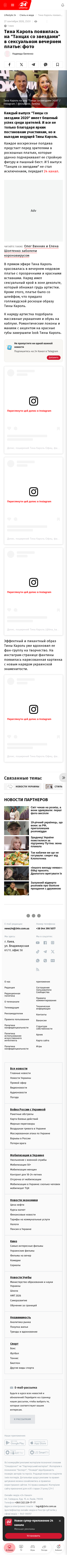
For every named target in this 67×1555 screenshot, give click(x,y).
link (37, 943)
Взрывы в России (20, 1138)
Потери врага (18, 1143)
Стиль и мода (27, 15)
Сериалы (15, 1265)
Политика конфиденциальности (16, 1026)
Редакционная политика (12, 994)
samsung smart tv (39, 1452)
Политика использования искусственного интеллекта (13, 1037)
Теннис (14, 1358)
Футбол (14, 1353)
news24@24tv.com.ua (16, 928)
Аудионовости (18, 1092)
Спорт (14, 1343)
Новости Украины (20, 1078)
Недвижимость (20, 1317)
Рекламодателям (13, 1013)
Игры (39, 1046)
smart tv (14, 1452)
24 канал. (51, 171)
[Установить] (33, 1529)
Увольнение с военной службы (28, 1159)
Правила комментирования (46, 999)
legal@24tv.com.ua (46, 1506)
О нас (7, 982)
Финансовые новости (23, 1214)
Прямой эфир (18, 1082)
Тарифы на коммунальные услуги (30, 1219)
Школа (14, 1290)
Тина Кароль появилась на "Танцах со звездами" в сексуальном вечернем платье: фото (50, 15)
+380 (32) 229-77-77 (25, 1502)
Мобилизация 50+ (20, 1164)
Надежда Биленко (22, 54)
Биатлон (15, 1363)
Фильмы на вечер (20, 1255)
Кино (13, 1241)
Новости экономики (24, 1200)
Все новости (18, 1068)
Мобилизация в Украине (27, 1155)
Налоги (14, 1224)
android (14, 1443)
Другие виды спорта (22, 1367)
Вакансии (41, 1020)
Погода (14, 1097)
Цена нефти (17, 1204)
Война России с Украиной (27, 1109)
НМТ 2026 (15, 1295)
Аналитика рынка (20, 1322)
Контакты (41, 1015)
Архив (39, 1035)
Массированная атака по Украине (30, 1133)
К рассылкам (22, 1419)
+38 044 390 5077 (46, 928)
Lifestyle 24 (10, 15)
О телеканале (11, 1002)
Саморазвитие (18, 1300)
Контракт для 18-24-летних (26, 1174)
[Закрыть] (60, 1521)
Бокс (13, 1348)
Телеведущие (11, 1008)
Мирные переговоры (22, 1123)
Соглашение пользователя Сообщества (44, 990)
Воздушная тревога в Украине (28, 1128)
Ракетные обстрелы (21, 1113)
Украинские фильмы (22, 1250)
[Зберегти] (58, 64)
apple (39, 1443)
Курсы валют (17, 1209)
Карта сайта (42, 1040)
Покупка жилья (19, 1326)
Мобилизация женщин (23, 1169)
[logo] (23, 5)
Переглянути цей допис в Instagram (29, 410)
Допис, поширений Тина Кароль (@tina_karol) (34, 629)
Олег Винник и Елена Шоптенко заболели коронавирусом (31, 250)
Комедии (15, 1260)
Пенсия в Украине (20, 1229)
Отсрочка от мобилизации (25, 1179)
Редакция (9, 988)
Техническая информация (43, 1007)
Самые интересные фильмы (26, 1245)
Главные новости (20, 1073)
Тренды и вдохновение (23, 1331)
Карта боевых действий (24, 1118)
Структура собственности (44, 1027)
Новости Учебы (20, 1277)
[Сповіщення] (62, 5)
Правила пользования (16, 1019)
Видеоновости (18, 1087)
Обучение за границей (23, 1305)
